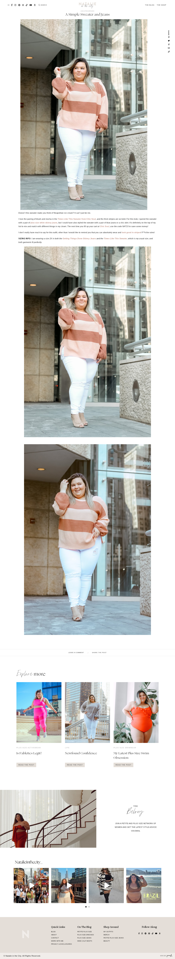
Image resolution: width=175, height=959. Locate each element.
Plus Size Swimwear (125, 748)
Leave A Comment (76, 652)
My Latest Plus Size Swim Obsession (131, 756)
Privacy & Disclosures (61, 944)
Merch (107, 935)
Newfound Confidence (81, 753)
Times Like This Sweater (115, 239)
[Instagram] (46, 900)
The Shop (161, 5)
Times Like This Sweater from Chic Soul (77, 219)
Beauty (107, 941)
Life (67, 748)
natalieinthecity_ (28, 862)
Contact (55, 938)
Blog (53, 932)
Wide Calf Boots (84, 941)
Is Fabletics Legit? (29, 753)
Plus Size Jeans (84, 938)
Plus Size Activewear (28, 748)
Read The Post (26, 765)
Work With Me (57, 941)
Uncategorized (87, 11)
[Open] (31, 885)
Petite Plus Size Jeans (114, 938)
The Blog (149, 5)
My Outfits (108, 932)
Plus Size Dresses (85, 935)
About (54, 935)
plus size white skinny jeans (44, 223)
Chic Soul (104, 226)
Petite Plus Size (84, 932)
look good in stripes (131, 232)
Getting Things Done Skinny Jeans (79, 239)
